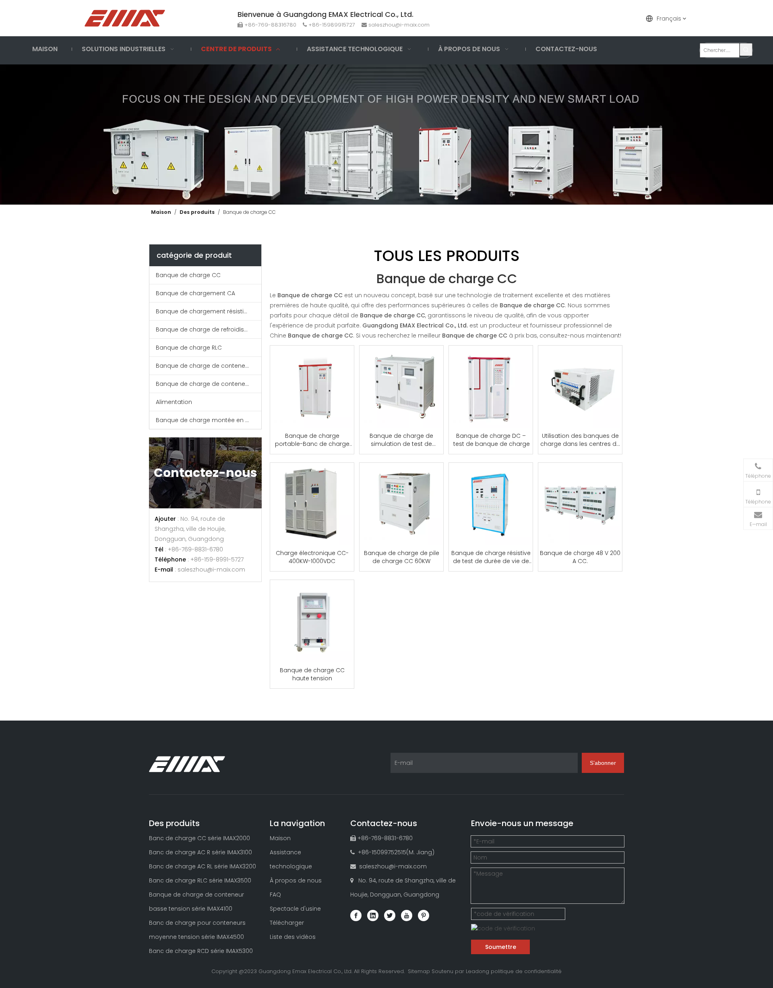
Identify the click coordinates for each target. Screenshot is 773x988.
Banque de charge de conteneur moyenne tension (208, 384)
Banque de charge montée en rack (207, 420)
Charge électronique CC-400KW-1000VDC (312, 557)
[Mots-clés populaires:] (746, 49)
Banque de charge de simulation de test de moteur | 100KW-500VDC (401, 440)
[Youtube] (406, 915)
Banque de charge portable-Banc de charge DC (312, 440)
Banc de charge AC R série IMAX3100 (200, 852)
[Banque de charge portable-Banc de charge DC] (312, 387)
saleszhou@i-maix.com (399, 25)
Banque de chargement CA (195, 293)
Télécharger (287, 923)
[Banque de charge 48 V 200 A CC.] (580, 504)
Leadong (477, 971)
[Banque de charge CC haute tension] (312, 621)
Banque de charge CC (188, 275)
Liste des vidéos (293, 937)
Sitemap (419, 971)
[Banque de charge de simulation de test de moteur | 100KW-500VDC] (401, 387)
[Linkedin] (372, 915)
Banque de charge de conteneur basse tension (208, 366)
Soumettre (500, 947)
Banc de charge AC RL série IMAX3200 (202, 866)
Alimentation (174, 402)
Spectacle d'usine (295, 909)
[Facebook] (356, 915)
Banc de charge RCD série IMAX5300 (201, 951)
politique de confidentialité (526, 971)
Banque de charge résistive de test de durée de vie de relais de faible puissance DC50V (491, 557)
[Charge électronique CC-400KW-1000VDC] (312, 504)
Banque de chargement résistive (203, 311)
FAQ (275, 895)
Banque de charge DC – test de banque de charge (491, 440)
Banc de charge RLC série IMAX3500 (200, 880)
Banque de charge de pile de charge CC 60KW (401, 557)
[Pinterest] (423, 915)
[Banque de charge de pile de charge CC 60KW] (401, 504)
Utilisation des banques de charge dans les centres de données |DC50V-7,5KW (580, 440)
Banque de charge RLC (189, 348)
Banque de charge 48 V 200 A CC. (580, 557)
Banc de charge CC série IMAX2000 (199, 838)
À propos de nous (296, 880)
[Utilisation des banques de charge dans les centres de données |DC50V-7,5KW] (580, 387)
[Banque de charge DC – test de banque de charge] (491, 387)
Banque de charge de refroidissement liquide (208, 329)
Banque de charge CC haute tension (312, 674)
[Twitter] (389, 915)
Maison (280, 838)
